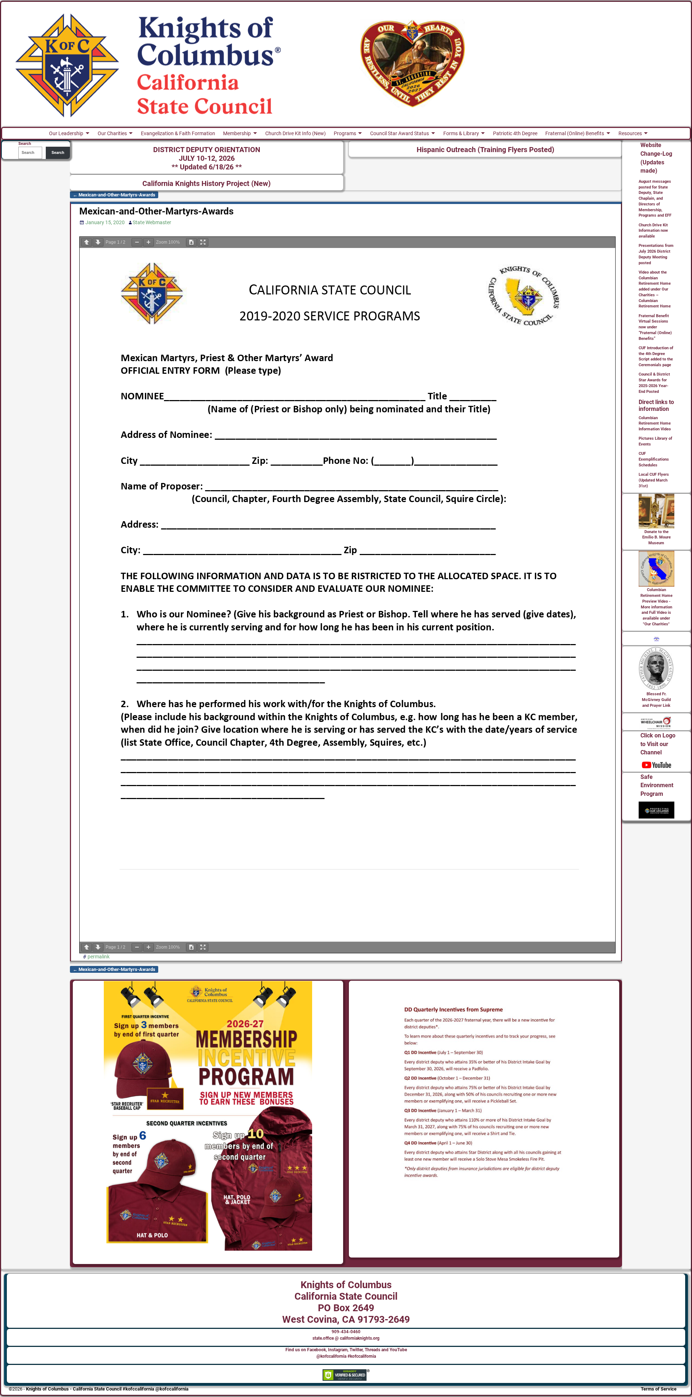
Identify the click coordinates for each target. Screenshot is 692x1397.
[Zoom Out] (137, 242)
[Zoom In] (148, 242)
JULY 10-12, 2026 (207, 158)
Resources (630, 133)
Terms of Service (659, 1389)
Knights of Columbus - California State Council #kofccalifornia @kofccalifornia (107, 1389)
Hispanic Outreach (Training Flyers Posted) (485, 150)
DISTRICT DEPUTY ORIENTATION (206, 150)
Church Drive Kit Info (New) (295, 133)
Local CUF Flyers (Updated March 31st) (654, 480)
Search (58, 152)
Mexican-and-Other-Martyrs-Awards (114, 195)
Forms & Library (461, 133)
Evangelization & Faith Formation (178, 133)
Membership (237, 133)
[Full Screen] (203, 242)
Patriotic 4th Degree (515, 133)
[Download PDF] (191, 242)
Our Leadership (66, 133)
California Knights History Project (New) (206, 183)
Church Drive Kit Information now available (653, 231)
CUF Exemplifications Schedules (654, 459)
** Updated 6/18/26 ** (207, 167)
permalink (99, 956)
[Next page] (98, 242)
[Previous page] (86, 242)
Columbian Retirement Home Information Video (655, 424)
